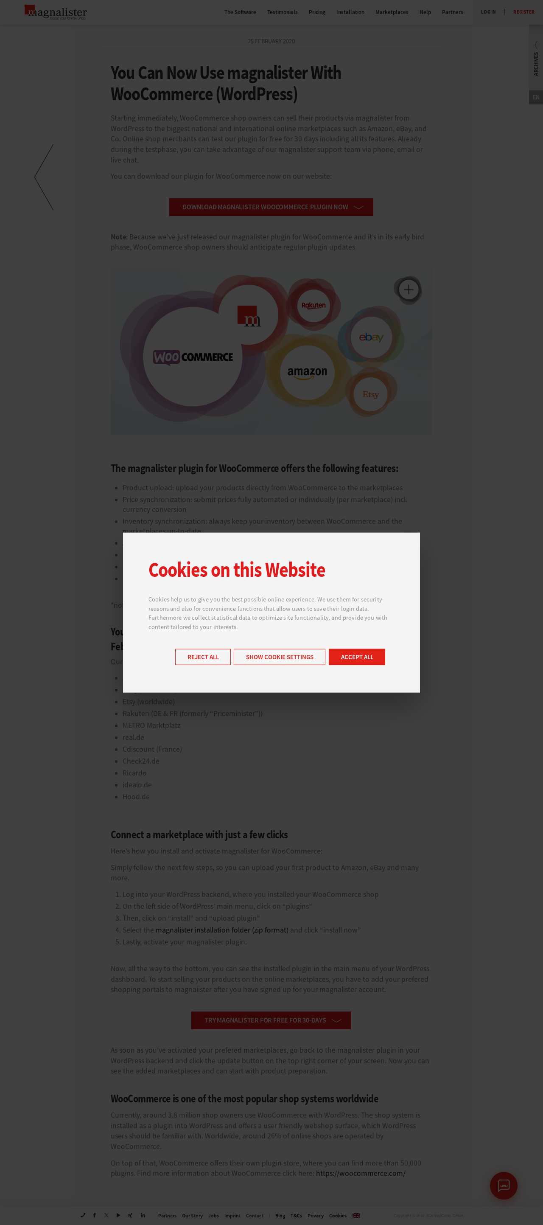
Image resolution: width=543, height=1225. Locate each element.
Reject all (203, 657)
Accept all (357, 657)
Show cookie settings (279, 657)
